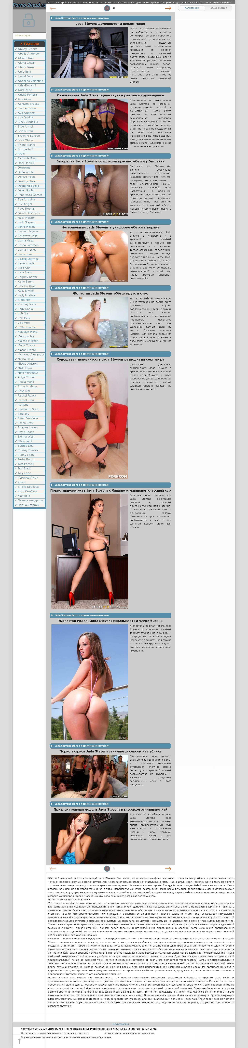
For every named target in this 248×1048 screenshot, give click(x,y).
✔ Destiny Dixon (26, 181)
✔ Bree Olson (24, 140)
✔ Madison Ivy (24, 336)
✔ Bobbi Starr (24, 131)
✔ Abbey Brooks (26, 49)
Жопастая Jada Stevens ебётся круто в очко (110, 293)
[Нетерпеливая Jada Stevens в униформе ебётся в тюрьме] (90, 256)
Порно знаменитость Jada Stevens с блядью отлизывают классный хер (110, 490)
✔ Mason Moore (25, 350)
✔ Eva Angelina (25, 199)
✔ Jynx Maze (23, 272)
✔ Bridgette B (24, 149)
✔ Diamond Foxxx (27, 186)
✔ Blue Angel (24, 126)
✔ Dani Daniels (25, 163)
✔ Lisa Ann (22, 323)
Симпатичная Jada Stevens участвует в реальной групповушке (110, 95)
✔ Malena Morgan (26, 341)
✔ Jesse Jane (23, 254)
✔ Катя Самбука (26, 491)
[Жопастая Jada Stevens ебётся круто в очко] (90, 322)
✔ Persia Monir (24, 382)
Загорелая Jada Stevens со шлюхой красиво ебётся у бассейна (110, 161)
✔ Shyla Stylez (24, 432)
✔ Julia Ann (23, 268)
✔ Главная (29, 43)
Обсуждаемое (218, 8)
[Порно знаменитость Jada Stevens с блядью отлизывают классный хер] (90, 551)
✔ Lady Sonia (24, 309)
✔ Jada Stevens (25, 222)
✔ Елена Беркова (27, 487)
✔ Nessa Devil (24, 359)
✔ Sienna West (24, 437)
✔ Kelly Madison (26, 295)
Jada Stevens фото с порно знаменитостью (82, 18)
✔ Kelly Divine (24, 291)
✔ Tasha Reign (24, 459)
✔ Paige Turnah (25, 377)
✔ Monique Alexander (29, 354)
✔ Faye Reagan (25, 209)
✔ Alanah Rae (24, 58)
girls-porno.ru (96, 1033)
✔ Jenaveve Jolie (26, 236)
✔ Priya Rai (22, 391)
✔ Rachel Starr (24, 400)
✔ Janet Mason (25, 227)
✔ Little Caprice (25, 327)
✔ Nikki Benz (23, 368)
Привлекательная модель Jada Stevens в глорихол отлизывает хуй (110, 809)
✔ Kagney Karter (26, 277)
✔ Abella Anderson (27, 54)
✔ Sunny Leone (25, 455)
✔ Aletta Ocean (25, 63)
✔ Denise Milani (25, 177)
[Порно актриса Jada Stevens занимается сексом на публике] (90, 776)
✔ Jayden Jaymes (27, 231)
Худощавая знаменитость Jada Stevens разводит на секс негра (110, 359)
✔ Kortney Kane (25, 304)
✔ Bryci (20, 154)
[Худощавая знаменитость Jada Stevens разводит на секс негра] (90, 421)
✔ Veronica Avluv (26, 478)
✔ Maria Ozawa (25, 345)
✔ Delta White (24, 172)
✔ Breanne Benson (27, 136)
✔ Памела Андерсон (29, 500)
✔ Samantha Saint (27, 409)
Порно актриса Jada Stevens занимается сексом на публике (110, 751)
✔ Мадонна (22, 496)
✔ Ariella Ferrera (26, 95)
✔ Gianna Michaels (27, 213)
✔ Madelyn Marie (26, 332)
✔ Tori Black (23, 468)
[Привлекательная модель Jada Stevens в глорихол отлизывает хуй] (90, 838)
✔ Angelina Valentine (29, 81)
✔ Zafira (20, 482)
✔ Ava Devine (24, 117)
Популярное (192, 8)
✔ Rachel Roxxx (25, 395)
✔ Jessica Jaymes (26, 259)
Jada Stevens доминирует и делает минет (111, 23)
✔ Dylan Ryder (24, 190)
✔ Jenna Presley (25, 250)
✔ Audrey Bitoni (26, 108)
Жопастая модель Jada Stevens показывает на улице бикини (110, 621)
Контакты (120, 1024)
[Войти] (28, 20)
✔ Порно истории (27, 505)
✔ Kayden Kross (25, 286)
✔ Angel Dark (24, 76)
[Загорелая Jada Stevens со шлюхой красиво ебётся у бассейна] (90, 190)
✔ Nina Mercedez (26, 373)
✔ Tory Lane (23, 473)
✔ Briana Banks (25, 145)
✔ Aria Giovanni (25, 85)
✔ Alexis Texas (24, 67)
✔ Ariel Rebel (24, 90)
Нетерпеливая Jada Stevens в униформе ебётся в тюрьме (111, 227)
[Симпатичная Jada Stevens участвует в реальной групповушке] (90, 124)
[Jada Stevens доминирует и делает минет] (90, 55)
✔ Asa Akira (23, 99)
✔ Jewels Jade (24, 263)
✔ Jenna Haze (24, 240)
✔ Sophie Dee (24, 446)
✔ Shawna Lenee (26, 427)
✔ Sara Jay (22, 414)
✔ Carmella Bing (26, 158)
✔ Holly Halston (25, 218)
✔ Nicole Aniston (26, 364)
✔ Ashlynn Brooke (27, 104)
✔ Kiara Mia (22, 300)
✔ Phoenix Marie (26, 386)
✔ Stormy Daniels (26, 450)
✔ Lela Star (22, 313)
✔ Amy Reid (23, 72)
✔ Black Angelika (26, 122)
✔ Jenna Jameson (27, 245)
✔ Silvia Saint (23, 441)
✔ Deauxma (23, 168)
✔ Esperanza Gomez (28, 195)
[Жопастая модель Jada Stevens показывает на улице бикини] (90, 682)
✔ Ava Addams (25, 113)
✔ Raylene (22, 405)
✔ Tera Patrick (24, 464)
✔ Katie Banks (24, 281)
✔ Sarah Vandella (26, 418)
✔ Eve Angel (23, 204)
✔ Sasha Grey (24, 423)
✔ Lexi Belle (23, 318)
